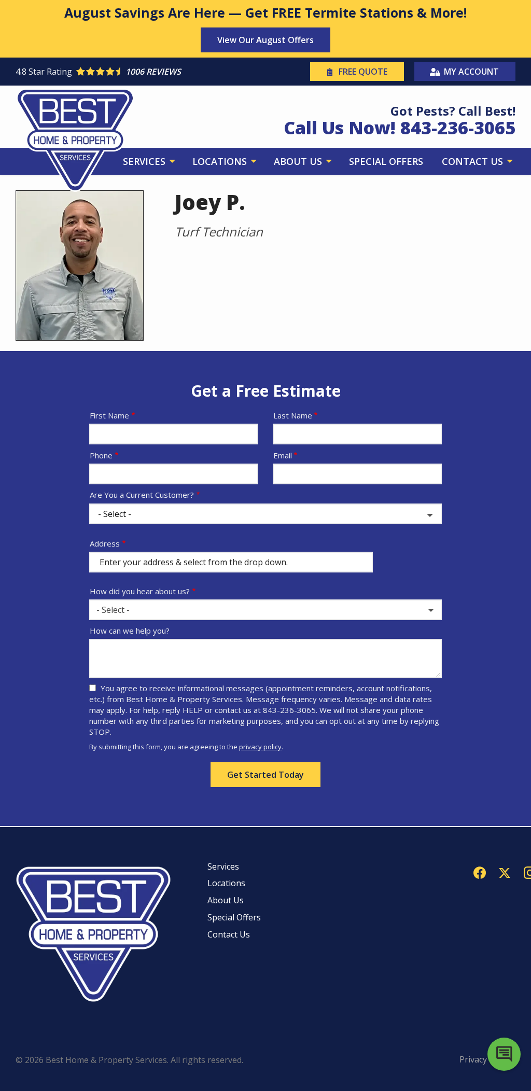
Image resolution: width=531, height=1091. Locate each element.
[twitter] (504, 871)
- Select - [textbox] (113, 610)
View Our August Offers (265, 40)
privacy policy (260, 746)
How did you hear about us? (140, 591)
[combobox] (265, 609)
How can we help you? (130, 630)
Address (105, 543)
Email (282, 455)
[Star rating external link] (141, 71)
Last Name (292, 415)
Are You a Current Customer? (142, 494)
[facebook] (479, 871)
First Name (109, 415)
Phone (101, 455)
